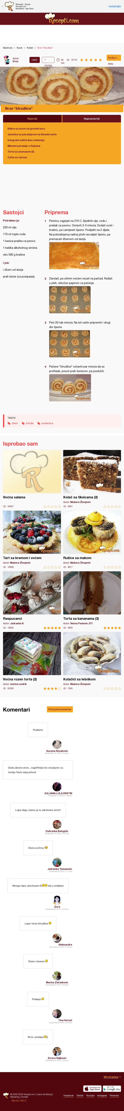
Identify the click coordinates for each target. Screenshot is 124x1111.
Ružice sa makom (92, 540)
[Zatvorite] (2, 6)
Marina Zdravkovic (57, 982)
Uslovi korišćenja (44, 1094)
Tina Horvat (65, 1020)
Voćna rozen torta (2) (32, 661)
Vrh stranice (111, 1076)
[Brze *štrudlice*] (81, 255)
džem (15, 423)
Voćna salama (32, 479)
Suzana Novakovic (57, 750)
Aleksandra (65, 944)
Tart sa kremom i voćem (32, 540)
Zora (57, 906)
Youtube (90, 1095)
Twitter (79, 1095)
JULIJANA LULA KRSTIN (58, 793)
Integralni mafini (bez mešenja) (26, 140)
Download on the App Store (92, 1088)
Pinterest (114, 1095)
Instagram (102, 1095)
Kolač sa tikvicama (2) (92, 479)
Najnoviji (32, 118)
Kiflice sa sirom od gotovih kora (26, 128)
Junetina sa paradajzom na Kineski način (32, 134)
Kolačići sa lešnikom (92, 661)
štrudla (29, 423)
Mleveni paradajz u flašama (24, 145)
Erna (15, 61)
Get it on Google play (112, 1088)
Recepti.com (62, 19)
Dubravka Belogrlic (57, 831)
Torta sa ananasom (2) (21, 151)
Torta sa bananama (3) (92, 600)
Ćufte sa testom (17, 157)
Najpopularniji (92, 118)
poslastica (47, 423)
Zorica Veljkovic (57, 1058)
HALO (23, 1100)
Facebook (69, 1095)
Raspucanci (32, 600)
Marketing (15, 1097)
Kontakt (24, 1097)
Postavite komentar (59, 709)
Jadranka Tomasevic (59, 868)
